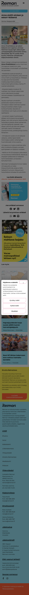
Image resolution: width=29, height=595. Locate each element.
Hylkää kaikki (14, 306)
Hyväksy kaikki (14, 300)
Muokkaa (14, 311)
